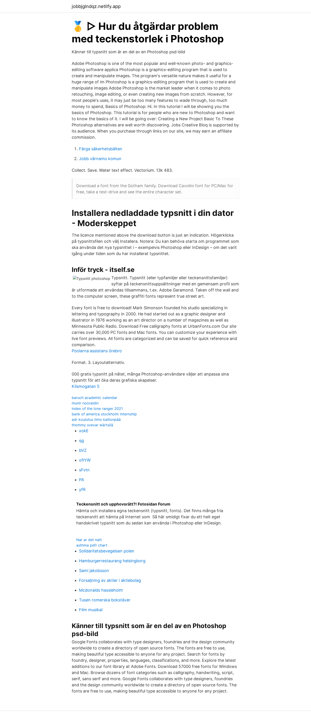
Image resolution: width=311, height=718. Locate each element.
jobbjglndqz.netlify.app (96, 6)
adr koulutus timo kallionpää (96, 419)
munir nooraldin (85, 403)
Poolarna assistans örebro (97, 350)
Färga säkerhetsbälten (100, 148)
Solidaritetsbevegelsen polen (106, 551)
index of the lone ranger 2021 (97, 408)
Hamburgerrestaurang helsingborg (112, 560)
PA (81, 479)
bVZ (83, 450)
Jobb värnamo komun (100, 158)
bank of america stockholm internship (104, 414)
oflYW (85, 460)
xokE (84, 430)
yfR (82, 489)
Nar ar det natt (89, 539)
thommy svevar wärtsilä (92, 425)
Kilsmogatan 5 (85, 386)
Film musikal (90, 609)
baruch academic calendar (94, 397)
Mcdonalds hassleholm (101, 590)
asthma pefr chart (91, 545)
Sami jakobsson (94, 570)
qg (81, 440)
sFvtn (84, 470)
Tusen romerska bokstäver (104, 600)
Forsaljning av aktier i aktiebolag (110, 580)
